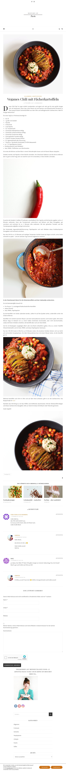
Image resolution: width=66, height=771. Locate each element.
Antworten (59, 514)
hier (14, 400)
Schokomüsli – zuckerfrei (32, 500)
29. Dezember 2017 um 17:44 (17, 560)
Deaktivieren (56, 767)
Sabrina (17, 535)
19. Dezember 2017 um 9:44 (20, 537)
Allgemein (27, 96)
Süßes (15, 746)
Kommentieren (7, 631)
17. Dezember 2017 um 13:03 (17, 516)
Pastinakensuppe (9, 500)
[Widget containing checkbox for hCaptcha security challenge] (15, 658)
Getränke (16, 732)
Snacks (15, 743)
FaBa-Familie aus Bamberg (19, 514)
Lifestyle (16, 739)
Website (5, 616)
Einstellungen (10, 768)
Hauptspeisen (37, 96)
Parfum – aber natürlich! (52, 500)
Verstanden (45, 767)
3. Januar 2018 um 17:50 (20, 577)
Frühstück (16, 728)
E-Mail (5, 607)
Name (5, 600)
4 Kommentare (38, 103)
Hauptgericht (7, 474)
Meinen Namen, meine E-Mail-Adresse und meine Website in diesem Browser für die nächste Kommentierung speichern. (29, 626)
